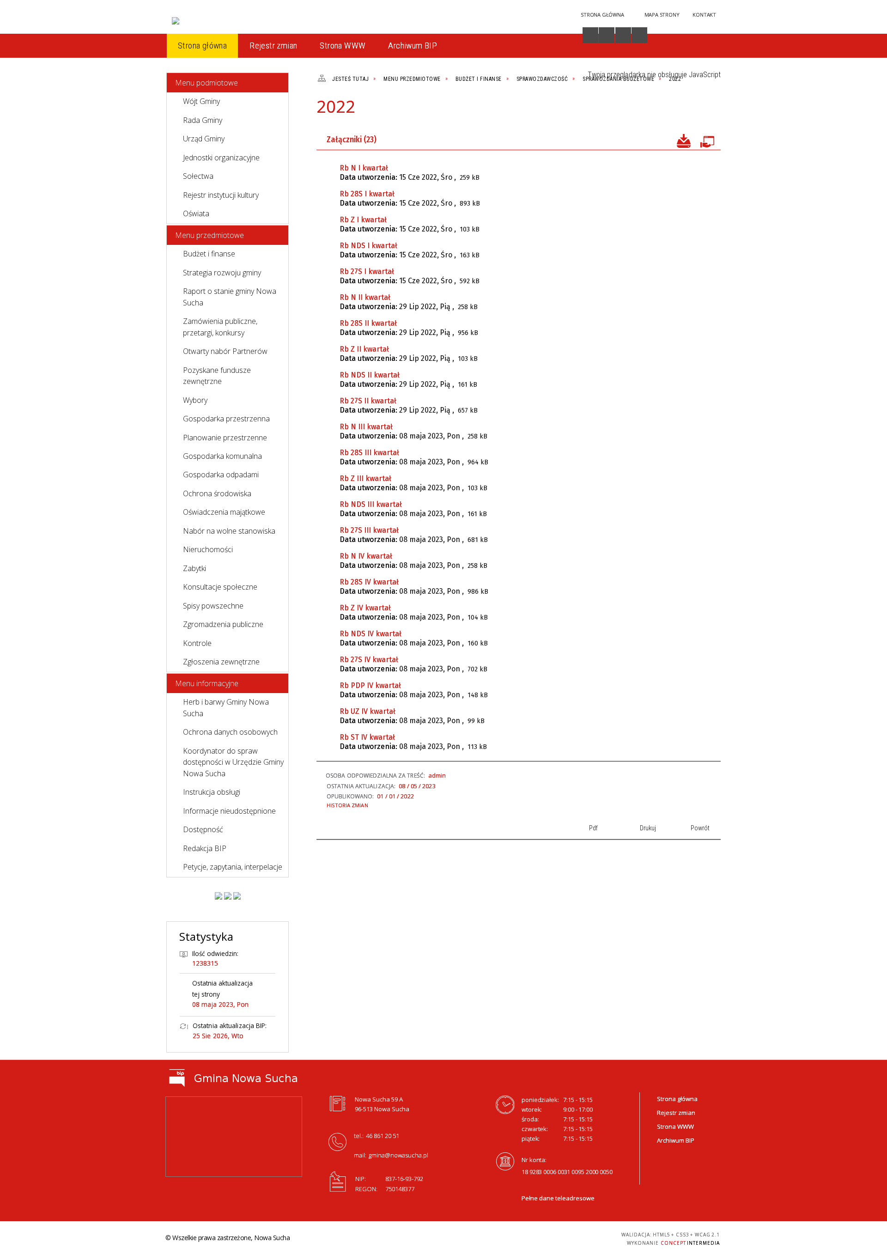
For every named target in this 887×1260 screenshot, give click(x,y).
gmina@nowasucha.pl (398, 1155)
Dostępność (203, 829)
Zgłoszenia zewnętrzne (221, 662)
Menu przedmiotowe (209, 235)
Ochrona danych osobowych (230, 732)
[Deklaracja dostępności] (606, 35)
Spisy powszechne (213, 606)
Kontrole (197, 643)
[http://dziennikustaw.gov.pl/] (227, 896)
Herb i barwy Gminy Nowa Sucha (226, 707)
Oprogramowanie (707, 140)
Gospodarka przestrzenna (226, 419)
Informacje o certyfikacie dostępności (441, 1239)
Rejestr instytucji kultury (221, 195)
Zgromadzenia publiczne (223, 624)
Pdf (662, 110)
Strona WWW (675, 1126)
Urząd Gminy (204, 139)
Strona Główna (602, 14)
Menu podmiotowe (206, 83)
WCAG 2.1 (582, 1237)
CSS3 (552, 1237)
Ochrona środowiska (217, 493)
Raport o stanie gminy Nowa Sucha (229, 296)
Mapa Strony (662, 14)
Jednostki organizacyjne (221, 157)
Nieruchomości (208, 549)
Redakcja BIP (204, 848)
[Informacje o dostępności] (590, 35)
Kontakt (704, 14)
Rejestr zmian (676, 1112)
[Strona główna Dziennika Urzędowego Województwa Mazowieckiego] (237, 896)
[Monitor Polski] (218, 896)
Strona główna (677, 1099)
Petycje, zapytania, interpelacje (232, 867)
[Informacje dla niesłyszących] (623, 35)
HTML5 (539, 1237)
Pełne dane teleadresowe (558, 1198)
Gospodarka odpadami (221, 474)
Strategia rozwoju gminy (222, 273)
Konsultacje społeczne (220, 587)
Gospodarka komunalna (222, 456)
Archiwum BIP (675, 1140)
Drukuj (678, 110)
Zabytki (194, 568)
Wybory (195, 400)
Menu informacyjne (206, 683)
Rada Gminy (202, 120)
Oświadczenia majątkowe (224, 512)
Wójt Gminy (201, 101)
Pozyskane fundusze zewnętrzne (217, 375)
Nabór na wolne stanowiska (229, 531)
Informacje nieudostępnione (229, 811)
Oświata (196, 213)
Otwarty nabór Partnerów (225, 351)
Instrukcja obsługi (211, 792)
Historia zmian (347, 805)
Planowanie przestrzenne (225, 437)
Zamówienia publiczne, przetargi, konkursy (220, 326)
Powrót (693, 110)
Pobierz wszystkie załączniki (683, 140)
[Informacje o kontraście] (639, 35)
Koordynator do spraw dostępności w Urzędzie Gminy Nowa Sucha (233, 762)
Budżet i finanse (209, 254)
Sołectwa (198, 176)
